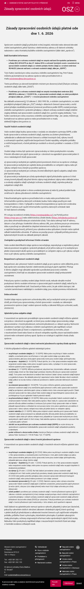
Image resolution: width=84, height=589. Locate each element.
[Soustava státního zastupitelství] (5, 3)
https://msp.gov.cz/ (13, 218)
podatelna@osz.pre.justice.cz (19, 575)
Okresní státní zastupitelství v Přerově (28, 3)
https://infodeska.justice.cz (64, 218)
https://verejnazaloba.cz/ (42, 215)
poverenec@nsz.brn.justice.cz (23, 79)
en (68, 3)
